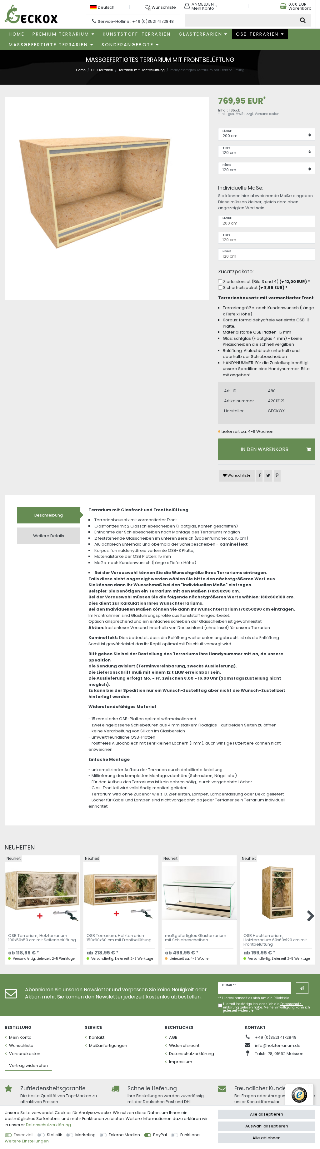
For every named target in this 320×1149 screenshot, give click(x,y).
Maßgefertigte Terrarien (48, 45)
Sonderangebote (127, 45)
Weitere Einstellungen (27, 1141)
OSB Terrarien (257, 34)
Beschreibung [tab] (48, 515)
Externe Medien (124, 1135)
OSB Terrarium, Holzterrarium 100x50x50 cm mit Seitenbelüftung (42, 938)
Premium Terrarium (60, 34)
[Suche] (303, 20)
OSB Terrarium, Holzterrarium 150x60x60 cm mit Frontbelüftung (119, 938)
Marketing (85, 1135)
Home (16, 34)
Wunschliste (238, 475)
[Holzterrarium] (31, 14)
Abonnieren (302, 987)
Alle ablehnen (266, 1138)
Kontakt (96, 1037)
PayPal (160, 1135)
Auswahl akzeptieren (266, 1126)
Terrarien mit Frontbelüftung (142, 70)
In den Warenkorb (264, 449)
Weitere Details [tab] (48, 536)
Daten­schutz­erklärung (191, 1054)
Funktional (190, 1135)
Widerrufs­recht (184, 1045)
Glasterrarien (200, 34)
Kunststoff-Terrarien (137, 34)
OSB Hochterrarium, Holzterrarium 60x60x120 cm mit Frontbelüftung (275, 941)
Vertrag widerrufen (28, 1065)
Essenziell (23, 1135)
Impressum (180, 1062)
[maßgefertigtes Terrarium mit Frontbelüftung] (107, 199)
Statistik (54, 1135)
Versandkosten (267, 113)
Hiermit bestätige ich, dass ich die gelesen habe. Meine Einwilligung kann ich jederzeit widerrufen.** (266, 1007)
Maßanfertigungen (108, 1045)
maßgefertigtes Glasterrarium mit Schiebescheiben (195, 938)
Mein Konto (20, 1037)
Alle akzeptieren (266, 1114)
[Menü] (310, 1087)
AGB (173, 1037)
